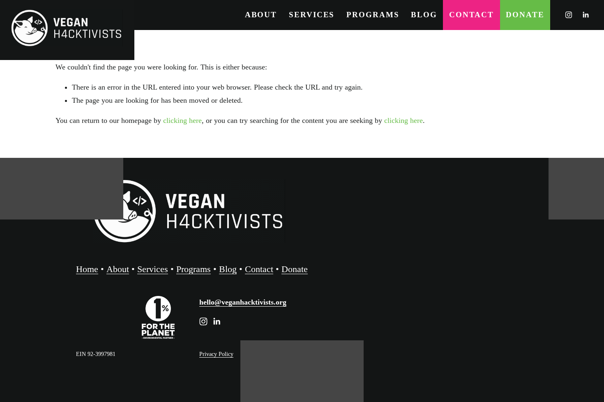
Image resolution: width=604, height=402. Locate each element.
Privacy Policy (216, 354)
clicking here (182, 120)
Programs (372, 14)
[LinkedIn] (585, 15)
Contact (471, 14)
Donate (525, 14)
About (261, 14)
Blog (424, 14)
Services (311, 14)
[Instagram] (569, 15)
